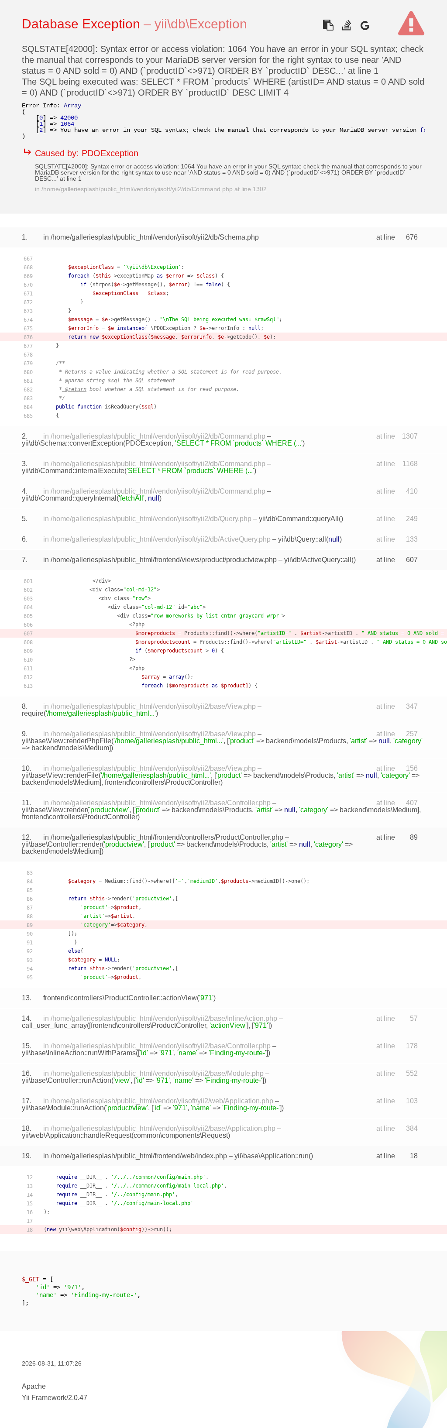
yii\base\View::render (54, 810)
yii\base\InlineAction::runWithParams (79, 1053)
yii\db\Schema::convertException (72, 443)
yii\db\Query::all (302, 539)
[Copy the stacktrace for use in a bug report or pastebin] (328, 25)
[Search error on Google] (364, 25)
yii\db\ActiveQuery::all (317, 559)
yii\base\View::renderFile (60, 775)
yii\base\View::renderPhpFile (66, 741)
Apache (34, 1386)
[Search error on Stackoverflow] (346, 25)
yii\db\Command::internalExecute (73, 470)
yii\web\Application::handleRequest (76, 1135)
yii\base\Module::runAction (63, 1108)
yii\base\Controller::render (62, 844)
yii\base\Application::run (271, 1156)
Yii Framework (44, 1397)
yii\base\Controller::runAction (66, 1080)
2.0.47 (77, 1397)
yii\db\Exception (201, 24)
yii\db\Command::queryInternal (69, 498)
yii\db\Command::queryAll (299, 518)
